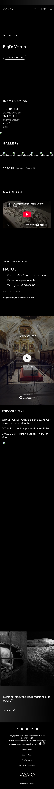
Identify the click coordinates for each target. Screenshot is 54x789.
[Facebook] (21, 729)
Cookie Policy (27, 755)
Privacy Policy (27, 749)
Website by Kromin (27, 784)
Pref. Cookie (27, 760)
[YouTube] (37, 729)
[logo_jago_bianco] (7, 9)
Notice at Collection (27, 765)
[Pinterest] (27, 729)
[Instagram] (16, 729)
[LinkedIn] (32, 729)
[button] (36, 9)
